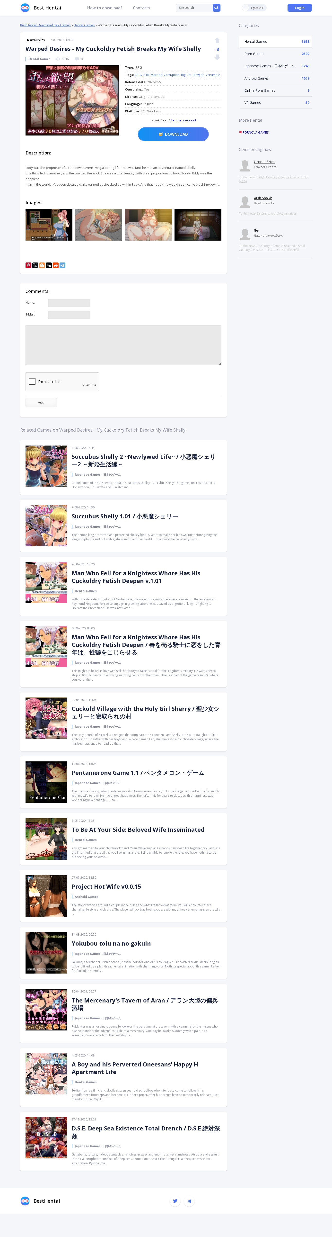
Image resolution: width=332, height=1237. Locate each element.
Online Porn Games (260, 90)
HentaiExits (35, 40)
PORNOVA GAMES (255, 132)
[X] (35, 265)
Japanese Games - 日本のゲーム (270, 65)
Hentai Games (84, 25)
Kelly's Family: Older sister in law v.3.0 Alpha (273, 179)
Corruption (172, 74)
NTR (146, 74)
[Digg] (49, 265)
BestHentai (47, 1201)
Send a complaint (183, 120)
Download (176, 134)
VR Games (253, 102)
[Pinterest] (28, 265)
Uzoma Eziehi (264, 161)
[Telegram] (62, 265)
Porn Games (254, 53)
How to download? (104, 7)
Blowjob (198, 74)
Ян (256, 230)
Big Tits (186, 74)
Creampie (213, 74)
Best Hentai (47, 7)
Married (156, 74)
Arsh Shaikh (263, 198)
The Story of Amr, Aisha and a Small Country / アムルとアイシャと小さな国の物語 (272, 248)
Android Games (257, 78)
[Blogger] (42, 265)
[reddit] (56, 265)
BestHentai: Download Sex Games (45, 25)
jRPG (138, 74)
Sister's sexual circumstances (277, 213)
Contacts (141, 7)
